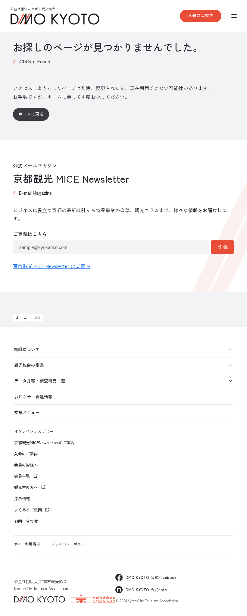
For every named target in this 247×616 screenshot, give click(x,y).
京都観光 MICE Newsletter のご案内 (51, 265)
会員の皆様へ (26, 465)
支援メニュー (27, 412)
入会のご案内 (201, 15)
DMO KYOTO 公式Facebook (151, 577)
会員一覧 (22, 476)
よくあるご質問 (28, 510)
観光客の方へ (26, 487)
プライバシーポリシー (70, 543)
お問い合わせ (26, 521)
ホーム (21, 317)
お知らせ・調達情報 (33, 397)
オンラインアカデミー (34, 431)
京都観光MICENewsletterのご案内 (44, 442)
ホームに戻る (31, 114)
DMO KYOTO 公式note (146, 589)
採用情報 (22, 498)
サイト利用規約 (27, 543)
